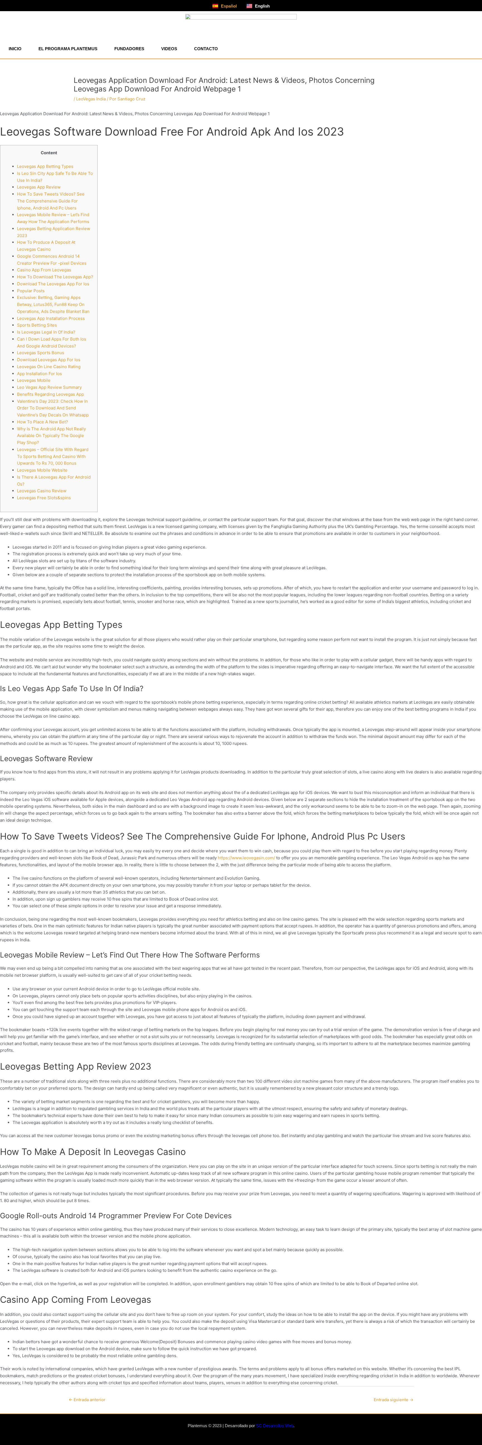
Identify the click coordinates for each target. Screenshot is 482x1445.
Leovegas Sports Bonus (40, 352)
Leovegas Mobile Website (42, 470)
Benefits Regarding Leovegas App (50, 394)
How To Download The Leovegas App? (55, 276)
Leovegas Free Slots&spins (44, 497)
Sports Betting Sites (37, 325)
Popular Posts (31, 290)
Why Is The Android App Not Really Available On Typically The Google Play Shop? (51, 435)
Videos (169, 48)
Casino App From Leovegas (44, 269)
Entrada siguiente (393, 1399)
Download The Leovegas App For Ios (53, 283)
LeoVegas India (91, 99)
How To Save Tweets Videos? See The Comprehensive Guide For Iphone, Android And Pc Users (51, 201)
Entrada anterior (87, 1399)
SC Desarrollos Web (274, 1425)
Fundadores (129, 48)
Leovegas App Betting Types (45, 166)
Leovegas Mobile (33, 380)
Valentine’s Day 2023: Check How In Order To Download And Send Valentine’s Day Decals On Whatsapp (53, 408)
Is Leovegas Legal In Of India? (46, 332)
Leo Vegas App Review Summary (49, 387)
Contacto (206, 48)
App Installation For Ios (39, 373)
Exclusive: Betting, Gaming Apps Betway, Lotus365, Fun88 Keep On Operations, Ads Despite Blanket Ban (53, 304)
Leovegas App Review (39, 187)
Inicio (15, 48)
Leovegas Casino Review (41, 490)
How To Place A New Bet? (42, 421)
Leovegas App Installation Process (51, 318)
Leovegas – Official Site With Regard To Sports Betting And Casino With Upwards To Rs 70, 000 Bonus (52, 456)
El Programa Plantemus (67, 48)
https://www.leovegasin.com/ (246, 857)
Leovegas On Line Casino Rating (49, 366)
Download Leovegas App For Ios (48, 359)
